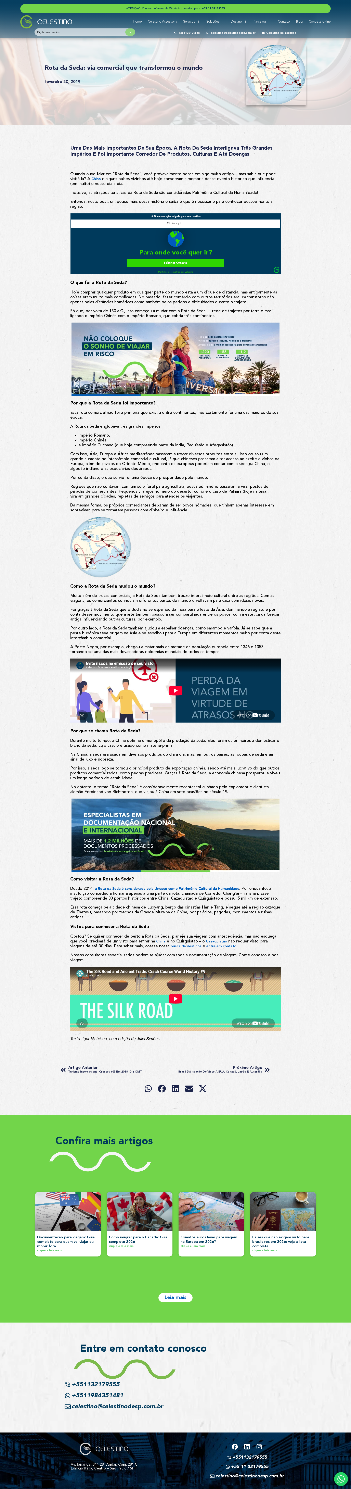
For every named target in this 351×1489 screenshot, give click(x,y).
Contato (284, 21)
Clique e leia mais (49, 1250)
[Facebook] (235, 1447)
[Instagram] (259, 1447)
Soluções (212, 21)
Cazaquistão (216, 941)
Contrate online (320, 21)
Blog (299, 21)
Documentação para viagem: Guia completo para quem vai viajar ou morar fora (66, 1242)
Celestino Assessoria (162, 21)
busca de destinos (186, 946)
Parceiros (259, 21)
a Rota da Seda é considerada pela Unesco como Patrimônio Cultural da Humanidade (167, 889)
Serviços (189, 21)
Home (137, 21)
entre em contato (221, 946)
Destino (236, 21)
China (96, 179)
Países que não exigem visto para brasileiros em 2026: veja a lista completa (280, 1242)
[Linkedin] (247, 1447)
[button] (148, 1088)
